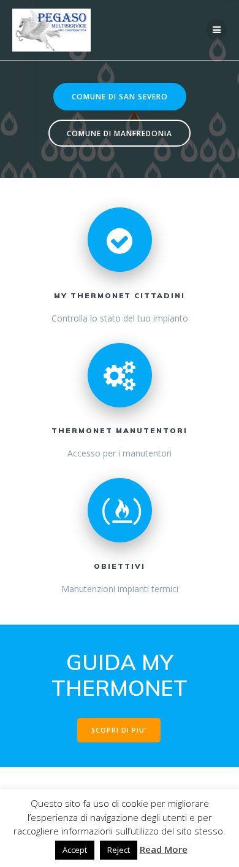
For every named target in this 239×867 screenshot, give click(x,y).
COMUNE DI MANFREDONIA (119, 133)
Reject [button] (118, 849)
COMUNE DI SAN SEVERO (120, 96)
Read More (164, 849)
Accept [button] (75, 849)
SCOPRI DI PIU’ (118, 730)
